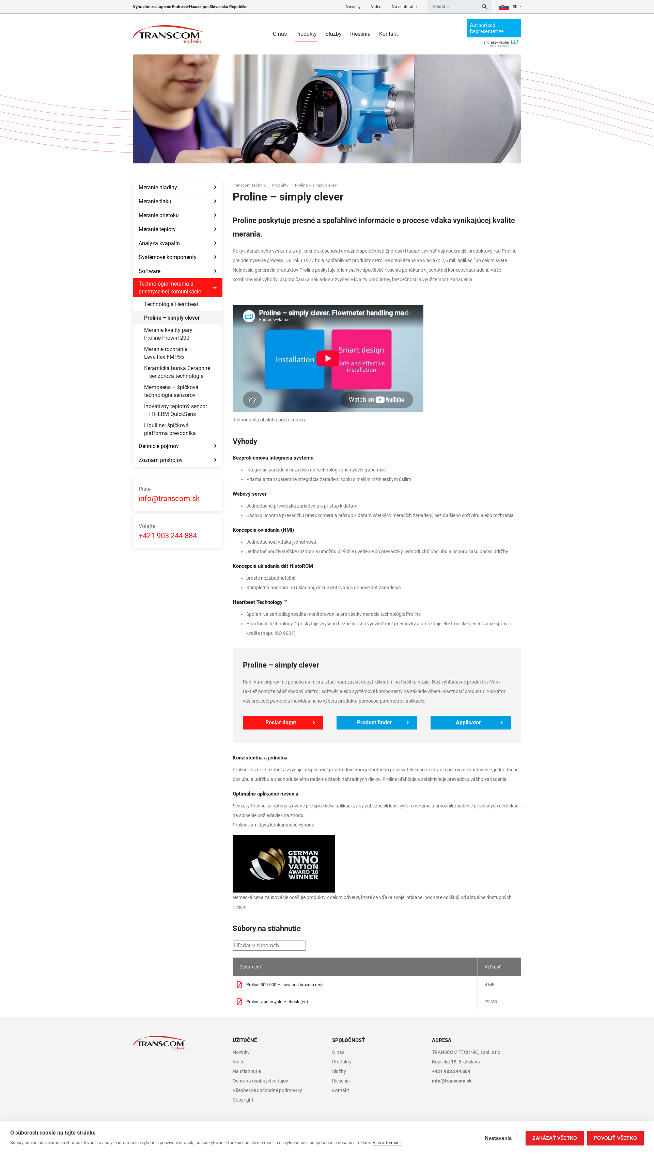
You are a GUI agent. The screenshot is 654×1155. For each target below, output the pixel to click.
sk (515, 6)
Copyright (243, 1100)
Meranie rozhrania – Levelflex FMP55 (168, 353)
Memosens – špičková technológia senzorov (171, 391)
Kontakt (388, 34)
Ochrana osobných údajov (260, 1081)
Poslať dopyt (280, 722)
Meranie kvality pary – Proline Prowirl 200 (171, 334)
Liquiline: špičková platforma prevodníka (170, 429)
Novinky (353, 6)
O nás (280, 34)
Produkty (306, 34)
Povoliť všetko (615, 1138)
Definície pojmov (159, 446)
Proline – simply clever (172, 318)
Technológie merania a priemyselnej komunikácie (170, 287)
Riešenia (360, 34)
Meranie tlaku (155, 201)
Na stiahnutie (404, 6)
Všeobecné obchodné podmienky (267, 1090)
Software (149, 271)
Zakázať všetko (554, 1138)
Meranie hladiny (158, 187)
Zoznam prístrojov (161, 460)
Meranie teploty (157, 229)
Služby (333, 34)
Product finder (374, 722)
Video (376, 6)
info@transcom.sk (169, 494)
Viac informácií (387, 1142)
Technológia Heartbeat (171, 304)
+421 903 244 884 (168, 531)
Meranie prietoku (159, 215)
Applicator (468, 722)
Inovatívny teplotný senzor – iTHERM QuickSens (175, 410)
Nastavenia (498, 1138)
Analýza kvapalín (159, 243)
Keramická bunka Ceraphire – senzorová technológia (177, 372)
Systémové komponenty (168, 257)
